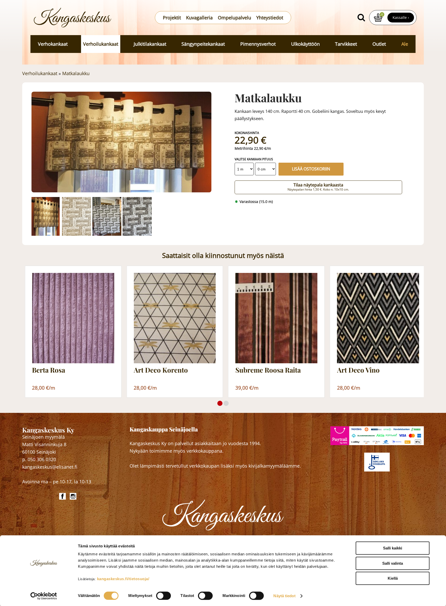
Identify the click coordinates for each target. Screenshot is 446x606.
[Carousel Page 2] (226, 403)
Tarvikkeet (346, 44)
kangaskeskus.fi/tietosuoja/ (123, 579)
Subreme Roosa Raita (268, 370)
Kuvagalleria (199, 17)
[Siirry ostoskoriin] (378, 17)
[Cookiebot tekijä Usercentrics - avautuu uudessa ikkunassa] (43, 596)
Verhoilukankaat (100, 44)
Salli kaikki (392, 548)
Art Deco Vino (358, 370)
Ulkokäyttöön (305, 44)
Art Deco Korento (161, 370)
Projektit (172, 17)
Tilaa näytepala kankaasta (318, 187)
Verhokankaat (53, 44)
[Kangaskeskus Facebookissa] (63, 496)
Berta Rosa (48, 370)
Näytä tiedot (284, 596)
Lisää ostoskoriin (311, 169)
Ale (404, 44)
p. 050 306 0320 (39, 459)
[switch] (163, 596)
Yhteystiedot (269, 17)
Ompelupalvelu (234, 17)
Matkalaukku (76, 73)
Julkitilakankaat (150, 44)
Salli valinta (392, 563)
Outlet (379, 44)
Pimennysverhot (258, 44)
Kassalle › (401, 17)
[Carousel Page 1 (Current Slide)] (219, 403)
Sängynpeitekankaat (203, 44)
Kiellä (393, 578)
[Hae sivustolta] (361, 17)
